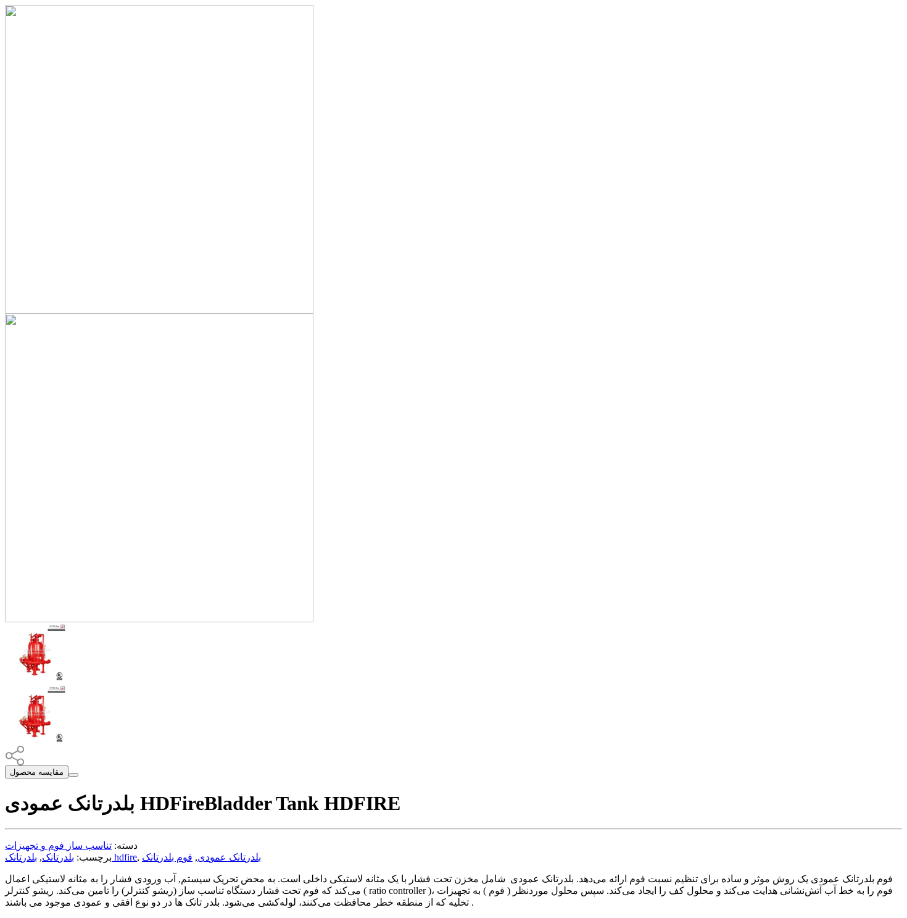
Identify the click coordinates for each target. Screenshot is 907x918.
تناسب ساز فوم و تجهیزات (58, 845)
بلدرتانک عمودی (229, 857)
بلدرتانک (58, 857)
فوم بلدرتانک (167, 857)
